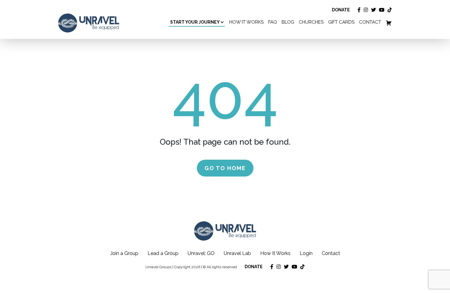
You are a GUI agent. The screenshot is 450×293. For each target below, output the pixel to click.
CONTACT (370, 22)
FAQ (272, 22)
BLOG (288, 22)
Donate (341, 9)
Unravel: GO (201, 253)
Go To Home (225, 168)
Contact (331, 253)
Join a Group (124, 253)
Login (306, 253)
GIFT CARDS (341, 22)
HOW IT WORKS (246, 22)
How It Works (275, 253)
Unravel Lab (237, 253)
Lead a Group (163, 253)
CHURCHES (311, 22)
